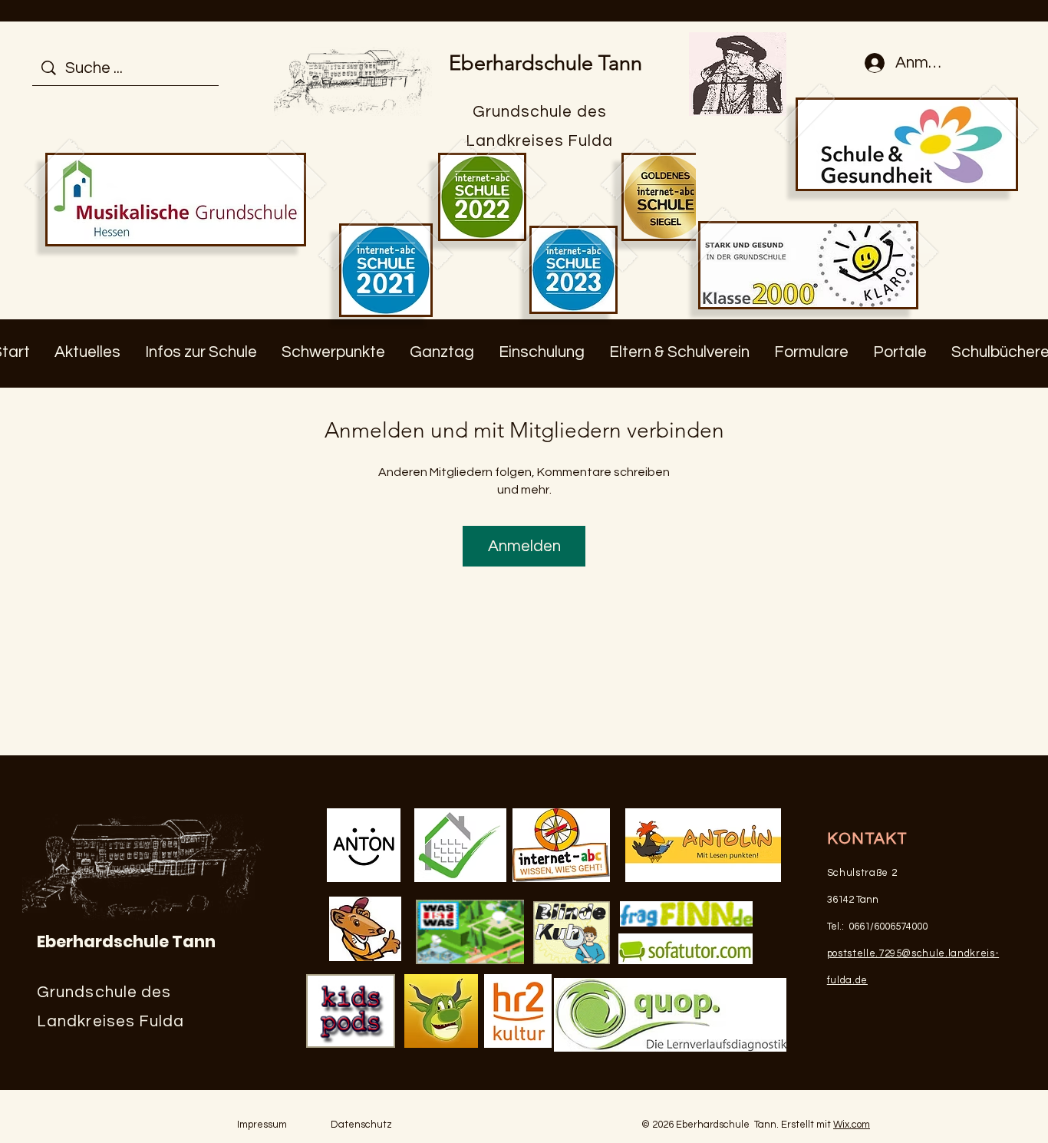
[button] (87, 352)
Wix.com (851, 1124)
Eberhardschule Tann (545, 63)
